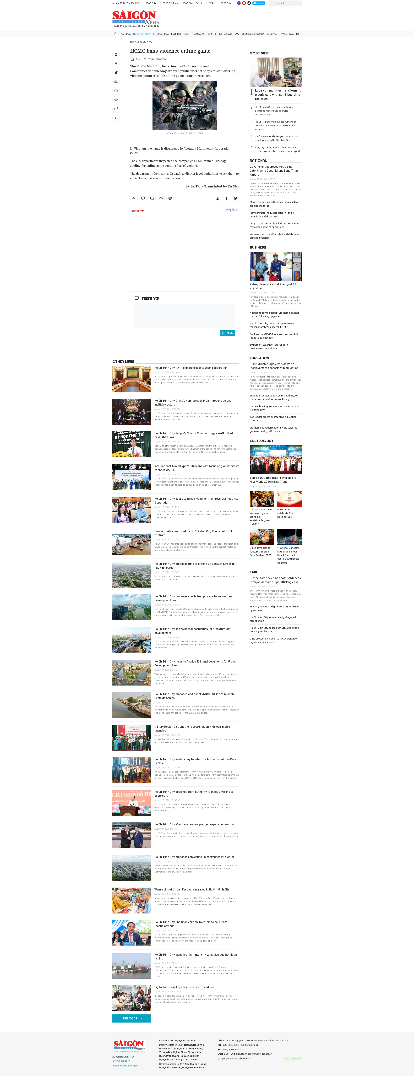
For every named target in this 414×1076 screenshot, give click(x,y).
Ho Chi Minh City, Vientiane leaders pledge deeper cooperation (194, 824)
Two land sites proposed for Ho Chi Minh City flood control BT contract (193, 533)
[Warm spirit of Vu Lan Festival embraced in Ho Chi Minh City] (131, 900)
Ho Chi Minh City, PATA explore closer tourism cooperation (191, 367)
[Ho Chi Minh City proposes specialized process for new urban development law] (131, 607)
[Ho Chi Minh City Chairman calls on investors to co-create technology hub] (131, 933)
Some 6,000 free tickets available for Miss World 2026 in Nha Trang (273, 479)
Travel (283, 34)
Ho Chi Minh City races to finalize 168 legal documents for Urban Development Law (195, 663)
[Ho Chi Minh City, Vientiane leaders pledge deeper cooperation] (131, 835)
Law (237, 34)
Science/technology (253, 34)
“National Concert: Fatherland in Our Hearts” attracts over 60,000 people (288, 555)
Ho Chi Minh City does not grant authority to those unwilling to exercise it (194, 793)
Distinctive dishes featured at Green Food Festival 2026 (260, 551)
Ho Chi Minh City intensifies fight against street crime (273, 619)
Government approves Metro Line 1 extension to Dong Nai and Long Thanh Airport (274, 170)
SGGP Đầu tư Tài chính (193, 3)
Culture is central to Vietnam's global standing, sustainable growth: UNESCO (261, 517)
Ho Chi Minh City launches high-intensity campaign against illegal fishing (195, 956)
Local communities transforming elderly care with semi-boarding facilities (278, 94)
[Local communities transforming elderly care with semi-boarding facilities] (276, 72)
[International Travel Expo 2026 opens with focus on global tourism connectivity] (131, 477)
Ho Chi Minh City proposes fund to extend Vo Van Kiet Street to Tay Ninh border (194, 565)
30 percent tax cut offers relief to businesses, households (269, 346)
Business (176, 34)
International (161, 34)
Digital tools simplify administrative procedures (184, 987)
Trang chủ (115, 34)
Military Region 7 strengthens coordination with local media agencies (192, 728)
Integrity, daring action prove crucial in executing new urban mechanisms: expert (277, 149)
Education (199, 34)
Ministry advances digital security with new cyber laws (274, 608)
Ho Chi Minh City (142, 34)
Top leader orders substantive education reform (273, 418)
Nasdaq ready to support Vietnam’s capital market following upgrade (274, 314)
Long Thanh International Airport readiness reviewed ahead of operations (275, 225)
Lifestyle (272, 34)
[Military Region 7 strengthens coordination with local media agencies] (131, 738)
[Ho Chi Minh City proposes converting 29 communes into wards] (131, 868)
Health (187, 34)
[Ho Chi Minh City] (116, 118)
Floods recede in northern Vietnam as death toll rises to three (275, 204)
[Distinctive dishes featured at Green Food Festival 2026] (262, 537)
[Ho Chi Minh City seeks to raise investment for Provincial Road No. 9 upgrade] (131, 510)
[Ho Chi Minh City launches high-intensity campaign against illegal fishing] (131, 966)
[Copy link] (116, 100)
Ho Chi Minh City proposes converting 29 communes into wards (194, 857)
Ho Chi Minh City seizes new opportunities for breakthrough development (192, 630)
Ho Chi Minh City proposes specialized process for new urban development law (193, 598)
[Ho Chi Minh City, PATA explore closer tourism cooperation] (131, 379)
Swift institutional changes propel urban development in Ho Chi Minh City (276, 138)
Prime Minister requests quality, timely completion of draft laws (272, 214)
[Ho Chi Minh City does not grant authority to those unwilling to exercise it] (131, 803)
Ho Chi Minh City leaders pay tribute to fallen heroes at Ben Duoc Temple (195, 761)
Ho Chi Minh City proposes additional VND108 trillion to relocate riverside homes (194, 696)
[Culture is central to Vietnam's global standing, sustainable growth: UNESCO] (262, 499)
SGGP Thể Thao (170, 3)
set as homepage (292, 1059)
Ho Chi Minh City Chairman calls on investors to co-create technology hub (190, 924)
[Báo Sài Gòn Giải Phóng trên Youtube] (244, 3)
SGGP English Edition (135, 18)
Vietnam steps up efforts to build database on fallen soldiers (274, 236)
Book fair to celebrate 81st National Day (285, 513)
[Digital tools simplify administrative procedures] (131, 998)
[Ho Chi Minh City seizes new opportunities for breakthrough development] (131, 640)
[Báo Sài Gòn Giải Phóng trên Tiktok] (249, 3)
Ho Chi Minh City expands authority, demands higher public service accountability (274, 110)
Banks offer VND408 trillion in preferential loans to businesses (274, 336)
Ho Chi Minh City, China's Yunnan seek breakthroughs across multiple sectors (192, 402)
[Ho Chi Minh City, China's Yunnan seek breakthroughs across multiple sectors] (131, 412)
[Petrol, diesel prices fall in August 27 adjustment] (276, 266)
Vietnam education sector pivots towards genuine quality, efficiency (273, 429)
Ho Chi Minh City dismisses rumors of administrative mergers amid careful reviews (275, 125)
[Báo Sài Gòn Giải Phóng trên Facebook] (239, 3)
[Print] (116, 90)
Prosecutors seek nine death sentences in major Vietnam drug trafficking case (275, 580)
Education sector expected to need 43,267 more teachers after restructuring (274, 397)
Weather (294, 34)
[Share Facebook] (116, 63)
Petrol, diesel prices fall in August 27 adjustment (273, 286)
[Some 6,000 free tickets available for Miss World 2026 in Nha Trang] (276, 459)
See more (130, 1018)
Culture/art (225, 34)
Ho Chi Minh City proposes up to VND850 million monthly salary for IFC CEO (272, 325)
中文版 (212, 3)
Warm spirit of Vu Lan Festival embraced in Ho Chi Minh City (191, 889)
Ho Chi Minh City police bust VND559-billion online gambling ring (274, 629)
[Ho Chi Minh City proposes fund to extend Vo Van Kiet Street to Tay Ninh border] (131, 575)
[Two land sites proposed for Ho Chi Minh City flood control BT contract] (131, 542)
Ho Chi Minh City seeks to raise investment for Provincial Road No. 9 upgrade (196, 500)
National (126, 34)
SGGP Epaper (227, 3)
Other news (123, 361)
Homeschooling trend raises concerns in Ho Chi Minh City (275, 408)
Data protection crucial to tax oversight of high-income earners (274, 640)
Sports (212, 34)
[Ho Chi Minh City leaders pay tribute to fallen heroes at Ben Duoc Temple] (131, 770)
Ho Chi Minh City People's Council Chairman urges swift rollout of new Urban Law (195, 435)
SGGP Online (152, 3)
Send (230, 333)
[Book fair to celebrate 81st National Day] (289, 499)
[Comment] (116, 109)
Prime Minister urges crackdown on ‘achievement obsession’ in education (274, 366)
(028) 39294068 (122, 1061)
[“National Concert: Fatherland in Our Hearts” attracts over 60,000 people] (289, 537)
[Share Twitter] (116, 72)
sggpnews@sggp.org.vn (125, 1065)
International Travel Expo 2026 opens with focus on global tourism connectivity (196, 468)
